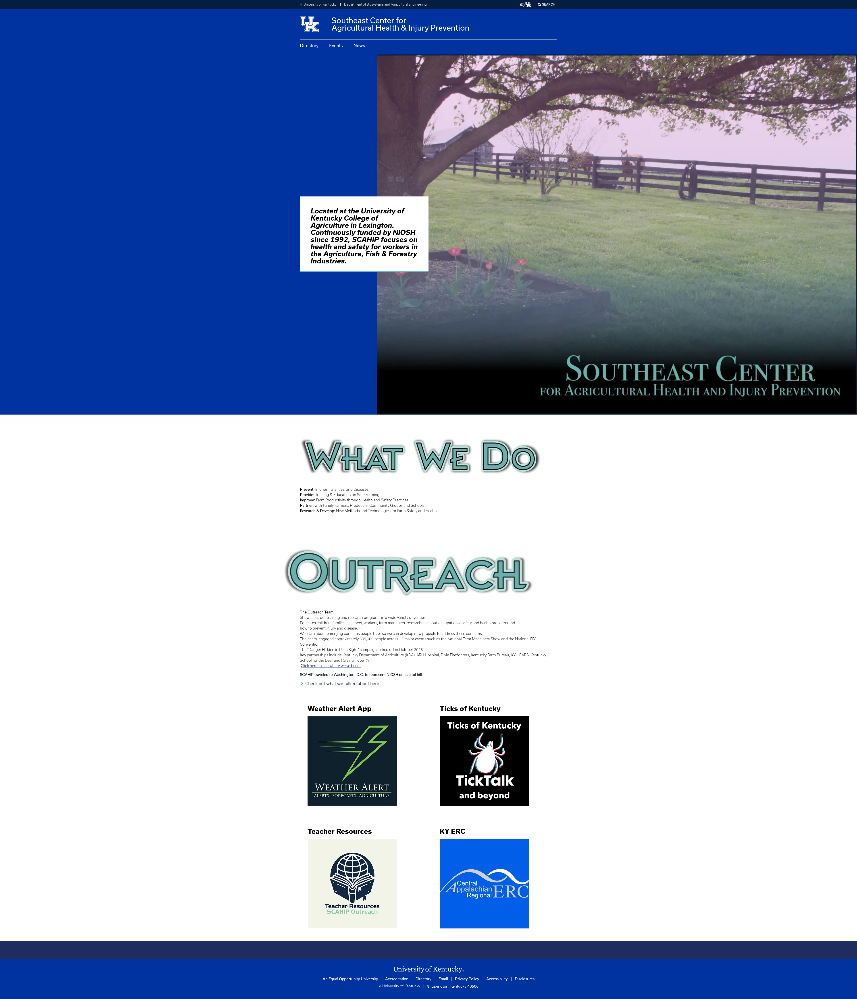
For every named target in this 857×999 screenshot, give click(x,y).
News (359, 45)
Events (336, 45)
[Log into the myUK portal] (526, 4)
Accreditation (396, 979)
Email (443, 979)
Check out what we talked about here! (343, 683)
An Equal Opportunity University (350, 979)
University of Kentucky (320, 4)
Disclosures (525, 979)
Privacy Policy (467, 979)
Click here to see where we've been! (331, 666)
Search (548, 4)
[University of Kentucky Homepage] (428, 969)
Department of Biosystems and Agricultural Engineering (385, 4)
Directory (309, 45)
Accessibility (497, 979)
